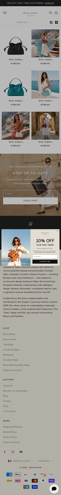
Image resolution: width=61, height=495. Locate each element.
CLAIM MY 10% (45, 261)
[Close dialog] (58, 231)
